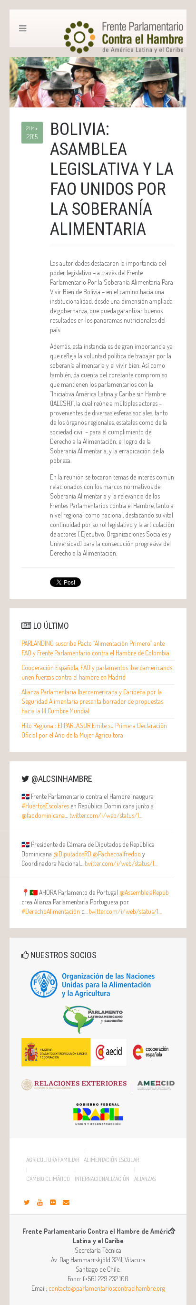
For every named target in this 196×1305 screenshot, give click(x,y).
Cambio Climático (48, 1178)
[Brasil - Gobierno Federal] (98, 1111)
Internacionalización (102, 1178)
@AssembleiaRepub (144, 892)
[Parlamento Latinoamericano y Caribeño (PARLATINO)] (93, 1019)
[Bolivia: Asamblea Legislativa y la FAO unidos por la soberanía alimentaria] (98, 81)
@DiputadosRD (72, 854)
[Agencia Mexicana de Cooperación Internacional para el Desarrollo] (102, 1081)
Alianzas (145, 1178)
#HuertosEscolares (45, 806)
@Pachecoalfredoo (117, 854)
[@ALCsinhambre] (27, 1202)
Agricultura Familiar (52, 1159)
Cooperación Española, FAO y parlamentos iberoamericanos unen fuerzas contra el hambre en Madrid (96, 672)
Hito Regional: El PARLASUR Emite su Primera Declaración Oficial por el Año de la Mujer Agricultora (94, 730)
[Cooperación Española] (98, 1051)
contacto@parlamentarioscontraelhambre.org (107, 1288)
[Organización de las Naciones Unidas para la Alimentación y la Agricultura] (93, 984)
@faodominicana (43, 815)
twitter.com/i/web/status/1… (105, 815)
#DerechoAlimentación (50, 911)
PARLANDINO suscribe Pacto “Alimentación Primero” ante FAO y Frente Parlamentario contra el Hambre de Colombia (95, 648)
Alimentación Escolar (111, 1159)
